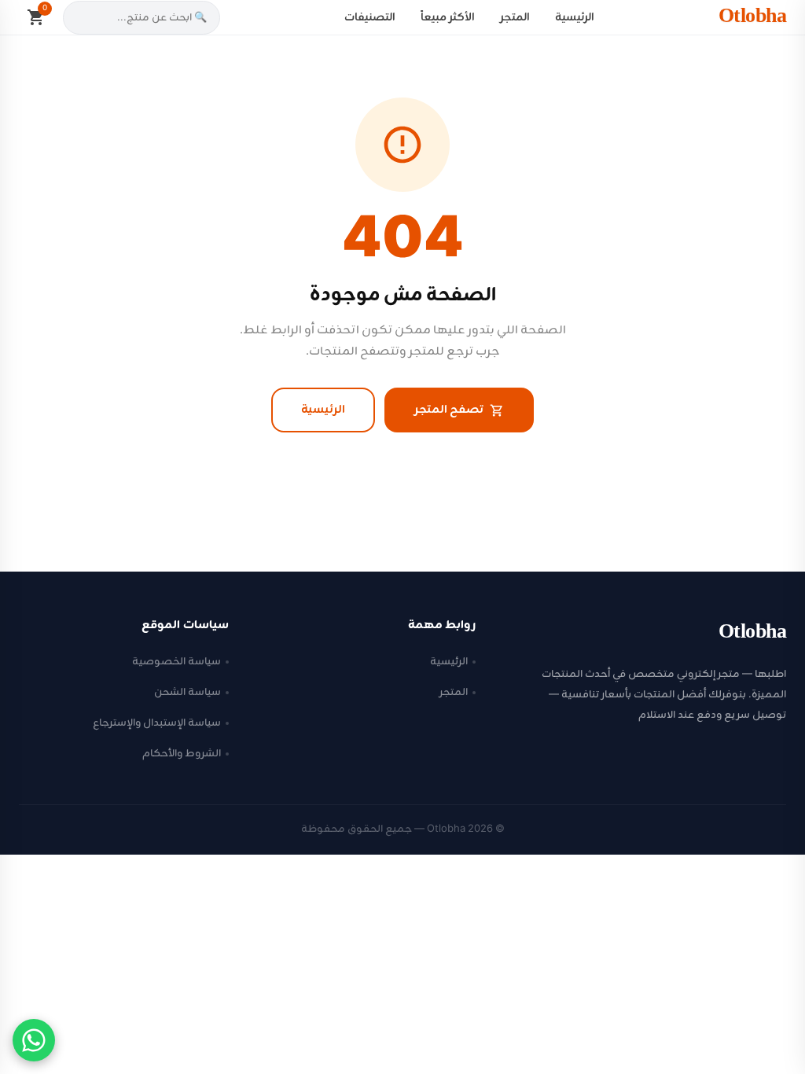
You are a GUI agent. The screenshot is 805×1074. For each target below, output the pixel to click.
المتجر (515, 18)
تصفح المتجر (448, 410)
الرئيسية (574, 18)
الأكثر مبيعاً (448, 18)
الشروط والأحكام (181, 753)
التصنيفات (369, 18)
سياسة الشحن (187, 692)
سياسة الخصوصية (176, 661)
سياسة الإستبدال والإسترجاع (157, 723)
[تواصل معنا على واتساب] (34, 1040)
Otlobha (753, 17)
